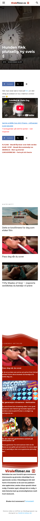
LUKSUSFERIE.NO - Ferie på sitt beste (17, 152)
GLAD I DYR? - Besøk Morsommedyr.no (17, 147)
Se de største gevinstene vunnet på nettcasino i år (17, 440)
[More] (26, 84)
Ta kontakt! (29, 501)
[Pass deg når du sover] (20, 245)
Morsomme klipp (15, 62)
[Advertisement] (19, 78)
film (26, 91)
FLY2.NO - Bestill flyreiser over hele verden (19, 145)
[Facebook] (20, 517)
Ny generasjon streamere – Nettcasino (18, 402)
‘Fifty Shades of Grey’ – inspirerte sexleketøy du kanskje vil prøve (18, 284)
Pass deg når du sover (13, 256)
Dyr (4, 62)
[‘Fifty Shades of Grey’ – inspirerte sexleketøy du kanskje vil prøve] (20, 271)
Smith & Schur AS (25, 513)
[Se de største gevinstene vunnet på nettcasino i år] (20, 427)
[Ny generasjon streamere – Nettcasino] (20, 390)
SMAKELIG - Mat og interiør (13, 150)
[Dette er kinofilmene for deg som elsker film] (20, 216)
